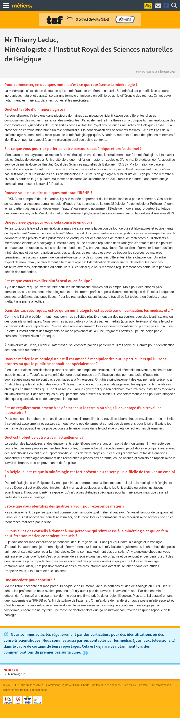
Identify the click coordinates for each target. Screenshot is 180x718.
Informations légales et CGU (62, 685)
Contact (143, 685)
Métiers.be (21, 5)
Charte (85, 685)
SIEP (16, 685)
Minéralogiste (16, 674)
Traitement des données (106, 685)
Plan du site (130, 685)
